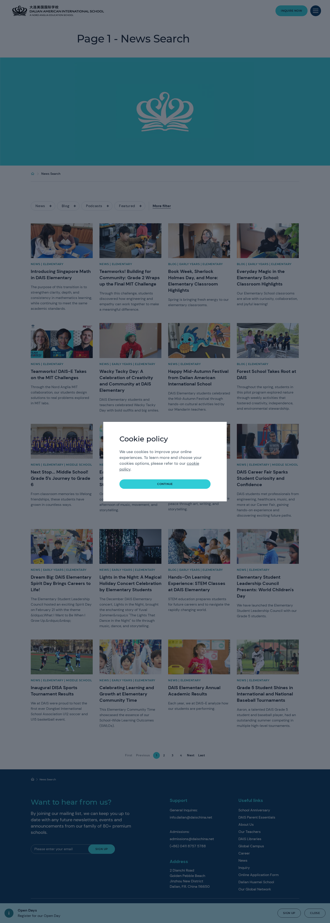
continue (165, 484)
